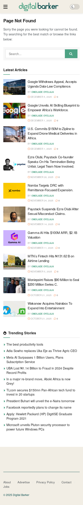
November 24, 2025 (41, 200)
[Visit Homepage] (39, 6)
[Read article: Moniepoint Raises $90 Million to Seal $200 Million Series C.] (14, 285)
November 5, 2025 (41, 271)
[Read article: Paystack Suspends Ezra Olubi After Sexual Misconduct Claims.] (14, 214)
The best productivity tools (24, 344)
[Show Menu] (5, 6)
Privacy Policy (45, 482)
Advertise (23, 482)
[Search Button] (71, 53)
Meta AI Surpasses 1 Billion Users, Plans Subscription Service (34, 359)
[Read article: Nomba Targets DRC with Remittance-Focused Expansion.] (14, 191)
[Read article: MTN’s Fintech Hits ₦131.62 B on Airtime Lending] (14, 262)
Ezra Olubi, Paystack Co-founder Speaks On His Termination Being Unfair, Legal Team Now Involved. (51, 161)
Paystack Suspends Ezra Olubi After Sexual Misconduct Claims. (53, 211)
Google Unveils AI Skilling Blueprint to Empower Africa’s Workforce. (53, 107)
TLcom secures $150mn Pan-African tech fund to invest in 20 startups (40, 392)
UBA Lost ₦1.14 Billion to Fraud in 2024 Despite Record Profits (39, 370)
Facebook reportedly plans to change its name (38, 407)
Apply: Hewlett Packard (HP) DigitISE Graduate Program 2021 (39, 416)
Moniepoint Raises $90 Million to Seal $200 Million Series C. (53, 282)
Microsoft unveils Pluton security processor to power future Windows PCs (38, 427)
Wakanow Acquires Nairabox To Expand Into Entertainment (50, 305)
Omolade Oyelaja (42, 92)
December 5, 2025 (41, 96)
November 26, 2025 (41, 177)
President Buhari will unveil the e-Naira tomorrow (40, 401)
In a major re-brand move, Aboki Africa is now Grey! (38, 381)
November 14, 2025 (41, 224)
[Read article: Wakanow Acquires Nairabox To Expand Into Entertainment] (14, 309)
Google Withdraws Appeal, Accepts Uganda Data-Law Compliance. (52, 83)
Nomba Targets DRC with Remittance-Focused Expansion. (50, 187)
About (7, 482)
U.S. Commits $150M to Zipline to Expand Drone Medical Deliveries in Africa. (52, 133)
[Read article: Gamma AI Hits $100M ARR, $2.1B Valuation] (14, 238)
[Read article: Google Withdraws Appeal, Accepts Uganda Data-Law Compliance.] (14, 87)
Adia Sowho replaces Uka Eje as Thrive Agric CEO (41, 350)
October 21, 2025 (41, 295)
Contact (66, 482)
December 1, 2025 (41, 120)
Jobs (6, 486)
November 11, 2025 (41, 247)
